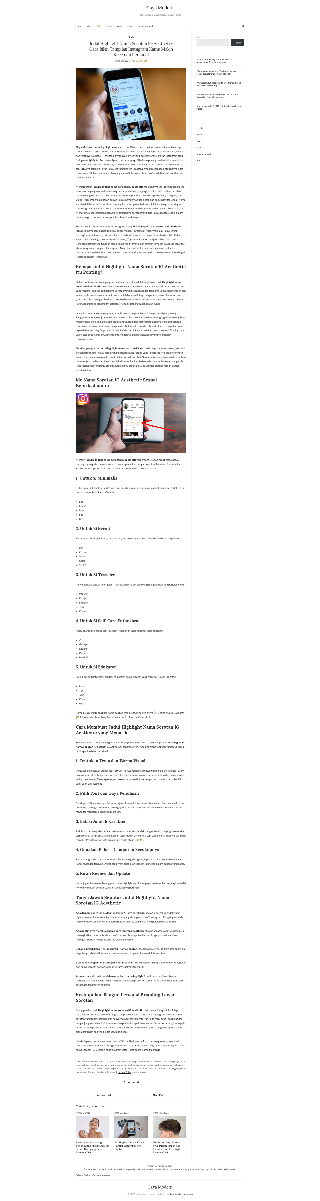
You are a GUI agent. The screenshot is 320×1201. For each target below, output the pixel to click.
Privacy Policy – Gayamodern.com (93, 1175)
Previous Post (103, 1094)
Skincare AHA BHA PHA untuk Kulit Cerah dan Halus (218, 107)
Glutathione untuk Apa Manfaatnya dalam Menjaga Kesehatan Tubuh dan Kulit (216, 72)
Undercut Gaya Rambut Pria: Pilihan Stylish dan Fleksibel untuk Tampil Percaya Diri (167, 1147)
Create (119, 25)
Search (199, 37)
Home (79, 25)
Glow (108, 25)
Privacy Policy (124, 1072)
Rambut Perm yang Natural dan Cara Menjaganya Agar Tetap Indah (214, 60)
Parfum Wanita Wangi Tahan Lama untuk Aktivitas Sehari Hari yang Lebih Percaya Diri (92, 1147)
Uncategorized (145, 25)
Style (98, 25)
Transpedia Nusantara (181, 1194)
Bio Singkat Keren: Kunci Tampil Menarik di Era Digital (129, 1146)
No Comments (139, 60)
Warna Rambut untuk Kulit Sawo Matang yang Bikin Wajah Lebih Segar (218, 84)
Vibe (88, 25)
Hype (130, 25)
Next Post (158, 1094)
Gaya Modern (160, 7)
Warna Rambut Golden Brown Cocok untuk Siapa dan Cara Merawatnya (217, 95)
